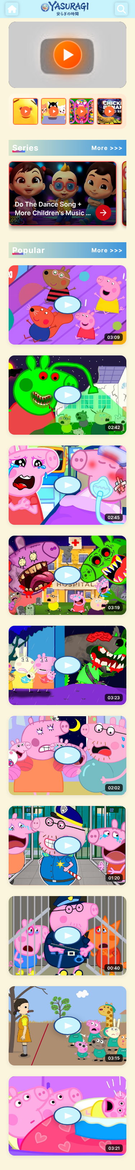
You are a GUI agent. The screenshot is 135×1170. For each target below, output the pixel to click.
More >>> (107, 147)
